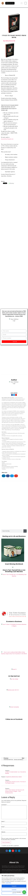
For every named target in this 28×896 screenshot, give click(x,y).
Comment (4, 804)
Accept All (14, 886)
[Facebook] (12, 395)
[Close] (26, 874)
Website (3, 831)
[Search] (25, 531)
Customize (14, 889)
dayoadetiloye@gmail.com (7, 139)
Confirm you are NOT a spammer (10, 845)
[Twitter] (14, 395)
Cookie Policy (8, 882)
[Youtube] (16, 395)
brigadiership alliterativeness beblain (14, 776)
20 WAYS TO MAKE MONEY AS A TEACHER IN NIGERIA (15, 772)
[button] (22, 3)
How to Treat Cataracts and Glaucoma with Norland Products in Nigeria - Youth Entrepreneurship (14, 791)
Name (3, 821)
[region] (14, 885)
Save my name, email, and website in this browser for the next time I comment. (13, 839)
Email (3, 826)
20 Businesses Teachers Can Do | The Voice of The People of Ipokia (15, 782)
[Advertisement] (14, 246)
